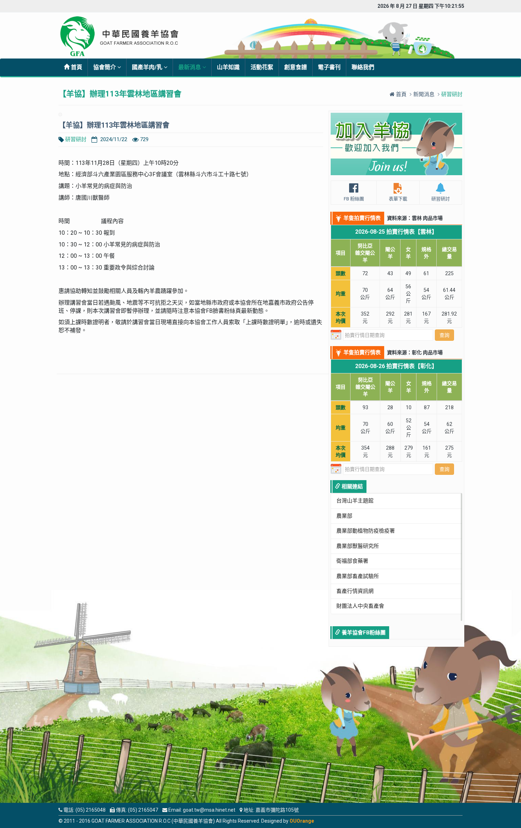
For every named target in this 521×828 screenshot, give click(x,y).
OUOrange (302, 821)
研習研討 (75, 139)
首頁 (75, 67)
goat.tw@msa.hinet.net (209, 810)
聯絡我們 (363, 67)
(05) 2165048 (90, 810)
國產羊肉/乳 (148, 67)
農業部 (344, 516)
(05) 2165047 (143, 810)
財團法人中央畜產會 (360, 606)
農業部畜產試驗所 (357, 576)
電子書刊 (329, 67)
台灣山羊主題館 (355, 501)
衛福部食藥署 (352, 561)
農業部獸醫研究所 (357, 546)
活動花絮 (262, 67)
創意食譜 (295, 67)
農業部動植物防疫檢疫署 (365, 531)
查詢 (444, 335)
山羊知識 (228, 67)
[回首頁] (124, 36)
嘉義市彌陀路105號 (277, 810)
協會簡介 (105, 67)
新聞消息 (424, 94)
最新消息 (190, 67)
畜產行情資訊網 (355, 591)
